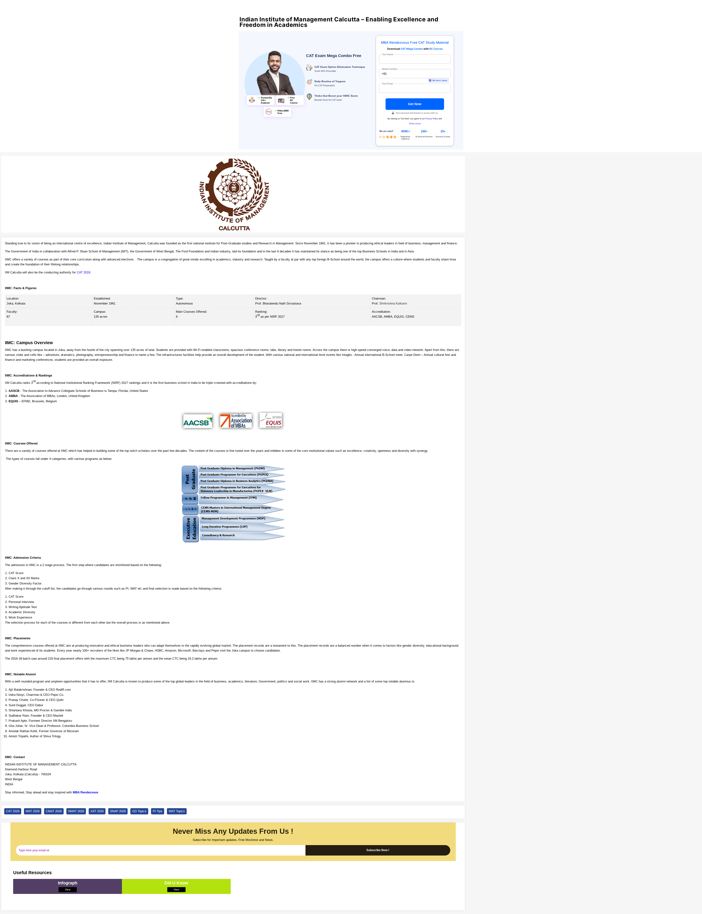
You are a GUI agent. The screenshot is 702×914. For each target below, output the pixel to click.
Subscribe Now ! (377, 850)
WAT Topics (177, 811)
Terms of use (415, 123)
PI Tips (157, 811)
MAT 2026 (32, 811)
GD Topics (139, 811)
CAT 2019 (83, 272)
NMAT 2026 (76, 811)
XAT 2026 (97, 811)
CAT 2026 (12, 811)
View (67, 889)
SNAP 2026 (118, 811)
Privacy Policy (431, 119)
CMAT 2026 (54, 811)
